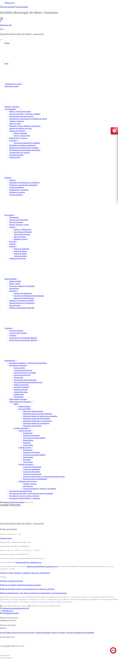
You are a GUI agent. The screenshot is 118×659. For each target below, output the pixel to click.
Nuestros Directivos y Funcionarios (22, 303)
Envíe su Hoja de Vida (22, 136)
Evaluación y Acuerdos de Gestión (21, 300)
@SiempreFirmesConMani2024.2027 (15, 608)
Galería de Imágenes (21, 249)
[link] (59, 3)
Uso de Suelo (28, 445)
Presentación (14, 217)
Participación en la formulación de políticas (24, 150)
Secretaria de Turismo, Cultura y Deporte (24, 496)
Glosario (3, 632)
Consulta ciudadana (16, 187)
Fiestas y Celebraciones (22, 229)
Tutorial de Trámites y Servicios (62, 632)
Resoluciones (19, 397)
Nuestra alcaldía (10, 279)
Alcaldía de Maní (8, 502)
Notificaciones (19, 394)
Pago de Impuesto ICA (22, 375)
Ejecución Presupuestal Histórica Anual (28, 382)
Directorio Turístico (21, 239)
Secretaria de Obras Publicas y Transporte (24, 498)
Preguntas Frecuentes (26, 632)
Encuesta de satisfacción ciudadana (27, 143)
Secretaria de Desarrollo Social (20, 491)
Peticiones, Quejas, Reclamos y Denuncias (24, 126)
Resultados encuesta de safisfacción (22, 145)
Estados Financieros (21, 385)
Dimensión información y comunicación (37, 421)
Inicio (6, 63)
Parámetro (27, 443)
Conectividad (19, 502)
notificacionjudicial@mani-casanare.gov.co (42, 566)
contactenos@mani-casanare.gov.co (28, 562)
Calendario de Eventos (17, 258)
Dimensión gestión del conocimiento (36, 423)
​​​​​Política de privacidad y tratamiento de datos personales (20, 585)
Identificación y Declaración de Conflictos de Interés (28, 119)
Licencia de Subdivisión (31, 469)
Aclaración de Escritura (31, 435)
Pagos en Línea (15, 123)
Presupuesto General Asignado (25, 380)
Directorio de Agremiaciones (24, 298)
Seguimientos (28, 486)
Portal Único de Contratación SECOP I (23, 338)
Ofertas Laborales (20, 133)
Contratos (12, 335)
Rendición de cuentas (17, 192)
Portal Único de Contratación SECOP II (23, 340)
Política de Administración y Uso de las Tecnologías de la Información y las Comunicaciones (33, 593)
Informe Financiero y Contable (25, 373)
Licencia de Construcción (32, 474)
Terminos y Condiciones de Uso (11, 581)
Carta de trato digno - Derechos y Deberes (24, 114)
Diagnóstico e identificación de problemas (24, 182)
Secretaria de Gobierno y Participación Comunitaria (28, 363)
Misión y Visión (14, 284)
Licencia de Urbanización (32, 467)
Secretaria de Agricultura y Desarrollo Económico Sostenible (31, 493)
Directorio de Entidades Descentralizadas (29, 296)
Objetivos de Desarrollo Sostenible (21, 308)
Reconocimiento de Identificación (35, 479)
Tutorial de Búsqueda (42, 632)
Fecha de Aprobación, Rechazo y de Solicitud (39, 488)
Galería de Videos (20, 254)
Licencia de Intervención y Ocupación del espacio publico (44, 476)
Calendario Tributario (21, 387)
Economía (13, 241)
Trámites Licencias (30, 484)
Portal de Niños (14, 157)
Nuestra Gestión (15, 281)
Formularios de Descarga (23, 370)
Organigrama (14, 288)
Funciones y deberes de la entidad (21, 286)
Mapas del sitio (12, 632)
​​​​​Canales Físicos (6, 538)
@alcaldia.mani (7, 611)
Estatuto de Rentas (21, 389)
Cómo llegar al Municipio (23, 232)
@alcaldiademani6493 (10, 613)
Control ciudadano (16, 195)
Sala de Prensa (14, 305)
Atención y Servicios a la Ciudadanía (12, 108)
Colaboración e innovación (19, 190)
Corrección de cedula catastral (34, 438)
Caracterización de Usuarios (19, 152)
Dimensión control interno (32, 426)
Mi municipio (9, 215)
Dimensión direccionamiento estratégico (37, 414)
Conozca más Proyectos (18, 333)
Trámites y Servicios (16, 121)
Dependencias (10, 360)
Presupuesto (18, 377)
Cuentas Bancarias (21, 392)
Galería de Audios (20, 256)
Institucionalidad (24, 406)
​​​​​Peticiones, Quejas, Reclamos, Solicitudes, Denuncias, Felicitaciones (25, 573)
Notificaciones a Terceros (18, 138)
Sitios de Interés (20, 237)
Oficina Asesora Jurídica (18, 399)
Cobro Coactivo (19, 368)
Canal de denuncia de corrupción (21, 116)
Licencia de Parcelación (31, 472)
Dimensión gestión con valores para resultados (40, 416)
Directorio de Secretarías (23, 293)
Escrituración (27, 433)
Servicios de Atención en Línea (20, 128)
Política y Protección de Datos (20, 111)
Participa (8, 178)
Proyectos (8, 328)
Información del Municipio (18, 220)
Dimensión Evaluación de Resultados (36, 418)
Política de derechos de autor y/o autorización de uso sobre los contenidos (27, 589)
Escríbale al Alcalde (16, 155)
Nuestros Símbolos (16, 222)
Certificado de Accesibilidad (84, 632)
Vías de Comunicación (22, 234)
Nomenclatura (28, 440)
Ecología (12, 244)
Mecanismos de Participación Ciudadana (24, 148)
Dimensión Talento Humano (33, 411)
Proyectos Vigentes (16, 330)
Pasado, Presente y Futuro (19, 225)
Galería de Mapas (20, 251)
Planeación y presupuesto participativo (23, 185)
